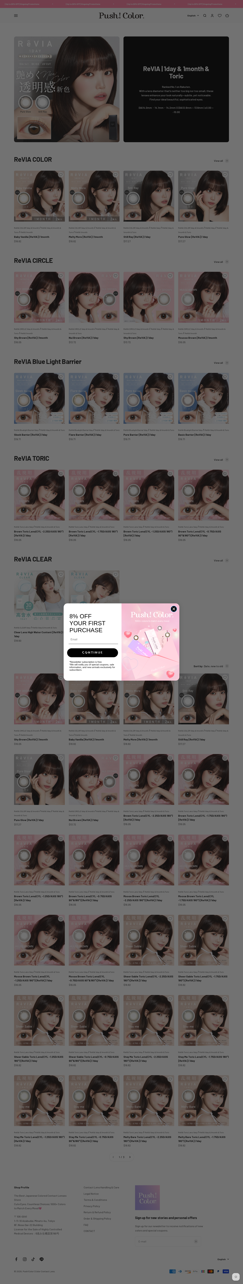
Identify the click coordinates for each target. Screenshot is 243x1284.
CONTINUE (92, 652)
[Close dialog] (174, 609)
